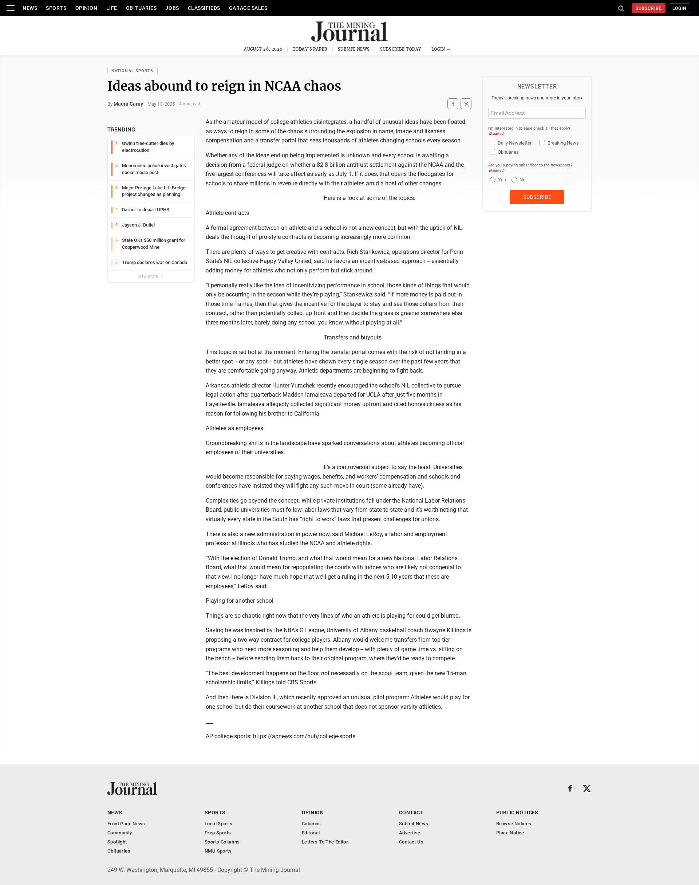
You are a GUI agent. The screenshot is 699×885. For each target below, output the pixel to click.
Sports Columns (222, 842)
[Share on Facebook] (453, 104)
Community (119, 832)
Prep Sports (218, 832)
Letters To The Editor (325, 842)
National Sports (132, 70)
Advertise (409, 832)
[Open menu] (10, 8)
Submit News (354, 49)
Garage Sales (248, 8)
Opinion (86, 8)
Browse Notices (513, 823)
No (522, 179)
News (30, 8)
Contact (411, 812)
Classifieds (204, 8)
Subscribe (649, 8)
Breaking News (563, 143)
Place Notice (510, 832)
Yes (501, 179)
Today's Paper (310, 49)
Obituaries (141, 8)
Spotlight (117, 842)
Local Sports (219, 823)
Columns (311, 823)
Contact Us (411, 842)
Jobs (172, 8)
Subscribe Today (400, 49)
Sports (56, 8)
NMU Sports (218, 851)
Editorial (311, 832)
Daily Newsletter (515, 143)
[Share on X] (466, 104)
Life (111, 8)
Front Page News (126, 823)
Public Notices (517, 812)
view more (148, 276)
